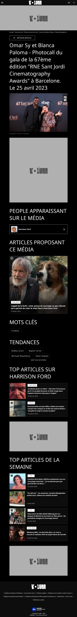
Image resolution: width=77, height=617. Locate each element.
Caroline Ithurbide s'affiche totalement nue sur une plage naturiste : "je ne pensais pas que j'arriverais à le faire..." (46, 481)
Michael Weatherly (21, 356)
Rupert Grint (35, 351)
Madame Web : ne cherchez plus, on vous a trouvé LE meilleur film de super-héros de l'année (46, 533)
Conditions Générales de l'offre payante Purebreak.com (40, 596)
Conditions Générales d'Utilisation (13, 593)
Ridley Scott (18, 351)
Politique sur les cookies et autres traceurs (60, 593)
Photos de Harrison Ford (31, 32)
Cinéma (15, 331)
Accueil (11, 32)
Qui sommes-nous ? (29, 593)
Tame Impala (42, 356)
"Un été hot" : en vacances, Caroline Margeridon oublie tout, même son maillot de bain (46, 494)
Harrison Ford (19, 32)
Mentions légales (41, 593)
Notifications (60, 596)
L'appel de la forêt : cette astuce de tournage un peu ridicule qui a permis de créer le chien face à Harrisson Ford (38, 307)
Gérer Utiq (69, 596)
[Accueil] (35, 3)
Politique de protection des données (13, 596)
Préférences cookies (38, 600)
